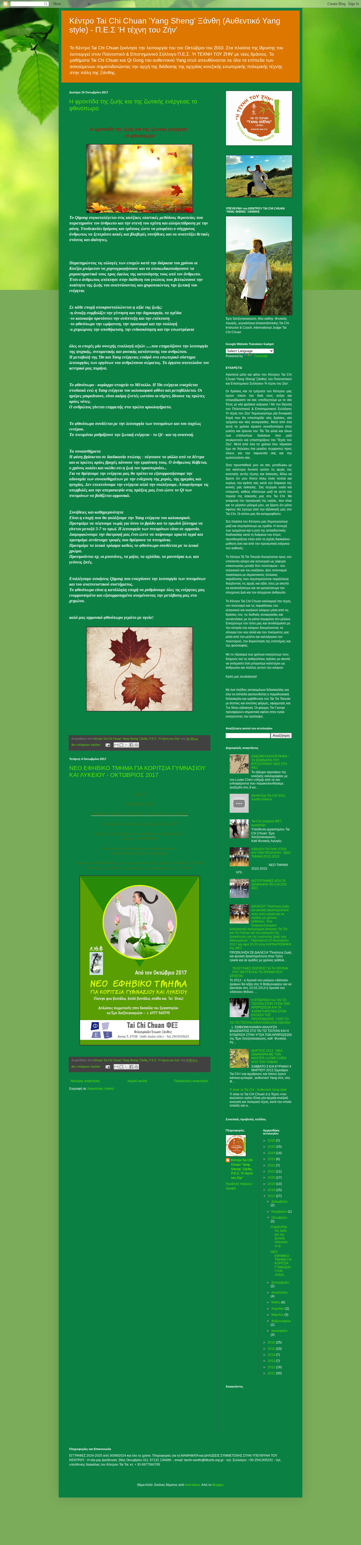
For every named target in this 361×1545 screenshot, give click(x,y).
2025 (272, 1147)
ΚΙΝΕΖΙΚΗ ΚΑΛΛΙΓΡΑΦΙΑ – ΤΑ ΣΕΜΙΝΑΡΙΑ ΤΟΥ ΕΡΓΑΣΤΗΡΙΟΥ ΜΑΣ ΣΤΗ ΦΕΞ (270, 761)
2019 (272, 1184)
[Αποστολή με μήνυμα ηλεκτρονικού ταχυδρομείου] (116, 745)
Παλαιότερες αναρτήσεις (191, 1081)
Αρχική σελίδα (137, 1081)
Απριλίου (278, 1308)
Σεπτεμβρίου (280, 1282)
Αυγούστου (279, 1292)
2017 (272, 1196)
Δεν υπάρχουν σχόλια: (86, 744)
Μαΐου (276, 1302)
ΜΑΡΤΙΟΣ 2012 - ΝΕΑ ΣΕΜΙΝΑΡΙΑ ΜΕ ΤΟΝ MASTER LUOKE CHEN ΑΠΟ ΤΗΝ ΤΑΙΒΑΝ (268, 1056)
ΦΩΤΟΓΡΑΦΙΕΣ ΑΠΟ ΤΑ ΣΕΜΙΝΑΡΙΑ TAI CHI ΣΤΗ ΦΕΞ (268, 884)
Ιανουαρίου (279, 1331)
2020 (272, 1177)
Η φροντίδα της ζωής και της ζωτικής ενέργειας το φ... (279, 1236)
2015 (272, 1349)
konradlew (192, 1485)
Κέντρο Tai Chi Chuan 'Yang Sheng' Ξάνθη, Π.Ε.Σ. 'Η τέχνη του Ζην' (242, 1169)
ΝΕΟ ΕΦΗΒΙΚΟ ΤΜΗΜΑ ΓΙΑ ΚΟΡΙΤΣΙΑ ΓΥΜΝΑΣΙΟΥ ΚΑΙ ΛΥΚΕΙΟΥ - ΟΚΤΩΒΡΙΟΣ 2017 (137, 771)
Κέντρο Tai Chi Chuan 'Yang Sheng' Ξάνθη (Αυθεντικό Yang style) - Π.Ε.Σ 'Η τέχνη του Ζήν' (174, 25)
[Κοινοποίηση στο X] (126, 745)
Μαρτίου (277, 1315)
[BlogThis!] (121, 745)
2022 (272, 1165)
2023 (272, 1159)
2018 (272, 1190)
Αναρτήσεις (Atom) (100, 1088)
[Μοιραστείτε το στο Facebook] (131, 745)
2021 (272, 1171)
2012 (272, 1367)
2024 (272, 1153)
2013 (272, 1361)
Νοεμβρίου (279, 1211)
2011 (272, 1373)
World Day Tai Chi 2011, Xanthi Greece (268, 797)
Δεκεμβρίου (279, 1201)
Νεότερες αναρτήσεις (85, 1081)
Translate (261, 356)
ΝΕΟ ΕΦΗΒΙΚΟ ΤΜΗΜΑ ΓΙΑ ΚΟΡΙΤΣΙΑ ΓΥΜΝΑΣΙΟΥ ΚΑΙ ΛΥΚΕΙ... (281, 1263)
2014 (272, 1355)
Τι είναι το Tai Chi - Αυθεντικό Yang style (258, 1090)
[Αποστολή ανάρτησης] (107, 744)
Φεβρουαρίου (281, 1321)
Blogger (217, 1485)
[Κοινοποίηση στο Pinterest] (136, 745)
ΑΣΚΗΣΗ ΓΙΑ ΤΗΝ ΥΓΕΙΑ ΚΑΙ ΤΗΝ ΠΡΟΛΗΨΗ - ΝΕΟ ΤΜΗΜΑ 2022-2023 (270, 853)
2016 (272, 1342)
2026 (272, 1140)
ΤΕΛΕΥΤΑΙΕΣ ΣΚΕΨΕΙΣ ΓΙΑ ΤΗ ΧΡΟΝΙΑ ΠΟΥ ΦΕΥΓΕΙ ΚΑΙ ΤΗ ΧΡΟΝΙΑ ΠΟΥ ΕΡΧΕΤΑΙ (259, 972)
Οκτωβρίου (279, 1217)
